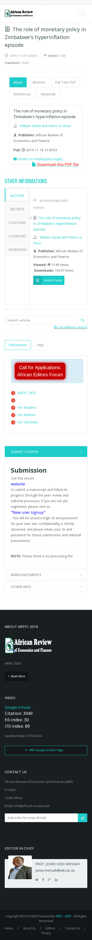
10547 (25, 63)
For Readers (26, 407)
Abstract (39, 82)
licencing (17, 236)
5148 (62, 55)
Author (17, 195)
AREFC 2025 (26, 392)
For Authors (26, 414)
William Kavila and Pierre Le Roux (45, 126)
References (22, 94)
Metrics (17, 209)
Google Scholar (18, 707)
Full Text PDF (65, 82)
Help (40, 345)
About (18, 82)
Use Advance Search (72, 327)
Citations (17, 222)
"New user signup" (28, 512)
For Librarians (27, 422)
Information (18, 345)
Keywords (48, 94)
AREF (58, 916)
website (18, 484)
